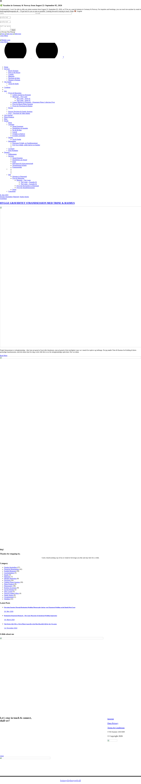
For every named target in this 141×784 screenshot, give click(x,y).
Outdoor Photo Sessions (12, 582)
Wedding (7, 599)
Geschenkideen (9, 573)
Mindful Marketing (10, 578)
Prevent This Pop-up (8, 32)
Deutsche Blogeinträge (11, 569)
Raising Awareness (10, 588)
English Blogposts (10, 571)
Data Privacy (112, 723)
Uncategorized (9, 597)
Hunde (6, 575)
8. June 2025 (4, 195)
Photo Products (9, 584)
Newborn (7, 580)
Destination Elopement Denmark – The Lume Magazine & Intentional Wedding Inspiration (30, 615)
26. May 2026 (8, 611)
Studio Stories (24, 197)
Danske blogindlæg (6, 197)
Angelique (3, 198)
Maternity (16, 197)
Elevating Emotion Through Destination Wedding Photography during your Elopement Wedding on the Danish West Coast (39, 607)
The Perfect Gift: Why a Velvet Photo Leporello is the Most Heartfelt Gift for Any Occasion (30, 624)
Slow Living (8, 591)
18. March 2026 (9, 620)
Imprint (110, 719)
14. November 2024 (10, 628)
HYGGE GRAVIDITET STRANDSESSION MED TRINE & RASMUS (37, 203)
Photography (8, 586)
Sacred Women (9, 590)
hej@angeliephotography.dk (70, 780)
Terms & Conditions (116, 728)
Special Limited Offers (11, 593)
